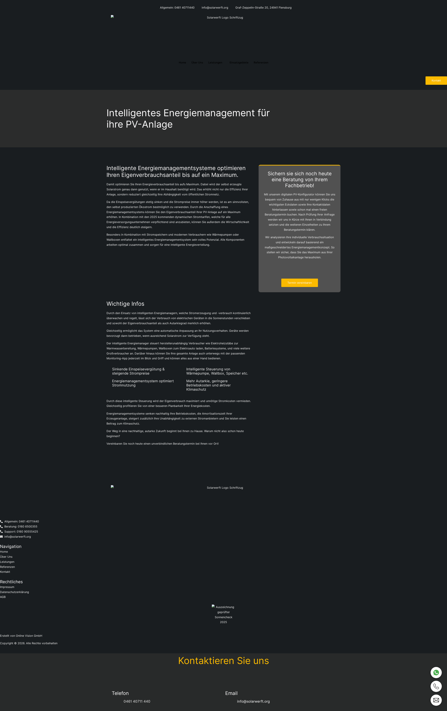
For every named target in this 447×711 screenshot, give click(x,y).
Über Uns (197, 62)
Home (182, 62)
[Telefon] (436, 686)
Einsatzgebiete (239, 62)
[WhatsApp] (436, 672)
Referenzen (261, 62)
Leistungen (215, 62)
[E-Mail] (436, 700)
